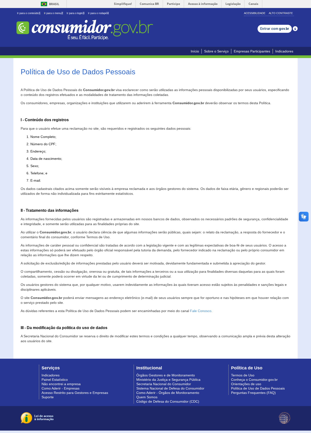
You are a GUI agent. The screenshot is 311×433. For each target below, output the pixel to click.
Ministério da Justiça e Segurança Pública (168, 380)
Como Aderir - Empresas (60, 388)
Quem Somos (146, 397)
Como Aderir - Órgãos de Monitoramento (167, 393)
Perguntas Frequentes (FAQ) (253, 393)
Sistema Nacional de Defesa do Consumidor (170, 388)
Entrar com (274, 29)
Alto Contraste (281, 13)
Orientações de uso (246, 384)
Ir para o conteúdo (28, 13)
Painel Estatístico (55, 380)
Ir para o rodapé (98, 13)
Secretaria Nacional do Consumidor (163, 384)
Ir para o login (75, 13)
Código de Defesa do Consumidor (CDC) (167, 401)
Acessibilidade (254, 13)
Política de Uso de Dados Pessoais (258, 388)
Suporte (48, 397)
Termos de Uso (242, 375)
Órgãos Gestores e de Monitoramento (165, 375)
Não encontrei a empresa (61, 384)
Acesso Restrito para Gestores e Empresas (75, 393)
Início (195, 51)
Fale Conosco (200, 311)
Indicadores (284, 51)
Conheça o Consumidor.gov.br (254, 380)
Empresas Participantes (252, 51)
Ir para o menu (53, 13)
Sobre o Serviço (216, 51)
